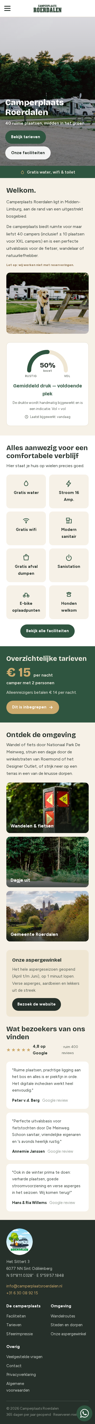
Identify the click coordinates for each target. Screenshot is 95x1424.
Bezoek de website (36, 1004)
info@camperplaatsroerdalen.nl (34, 1286)
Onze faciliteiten (28, 152)
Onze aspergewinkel (68, 1334)
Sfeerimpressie (19, 1334)
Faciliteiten (16, 1316)
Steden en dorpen (67, 1324)
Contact (14, 1365)
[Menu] (9, 8)
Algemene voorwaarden (18, 1387)
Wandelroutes (63, 1316)
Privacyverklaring (21, 1374)
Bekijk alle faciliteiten (47, 630)
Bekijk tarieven (25, 136)
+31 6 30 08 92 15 (22, 1293)
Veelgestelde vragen (24, 1356)
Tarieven (13, 1324)
